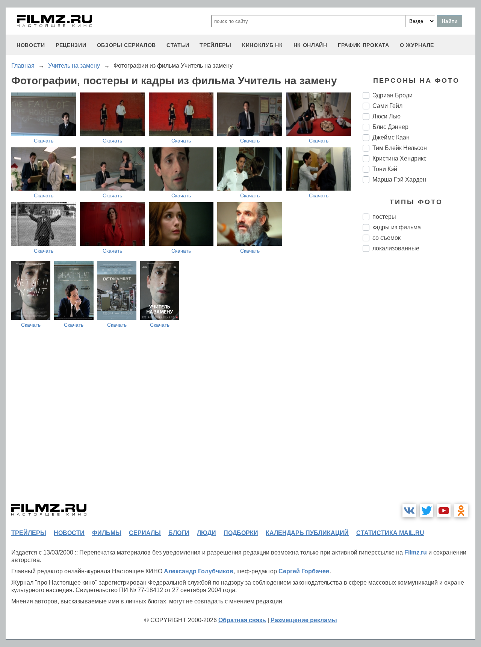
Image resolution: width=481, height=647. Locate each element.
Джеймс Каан (391, 137)
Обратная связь (242, 620)
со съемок (386, 238)
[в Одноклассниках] (461, 510)
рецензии (71, 45)
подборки (241, 533)
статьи (177, 45)
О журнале (417, 45)
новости (31, 45)
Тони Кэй (384, 169)
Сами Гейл (387, 106)
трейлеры (215, 45)
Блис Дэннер (390, 127)
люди (206, 533)
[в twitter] (426, 510)
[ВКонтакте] (409, 510)
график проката (363, 45)
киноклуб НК (262, 45)
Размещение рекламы (304, 620)
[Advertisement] (419, 383)
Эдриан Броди (392, 95)
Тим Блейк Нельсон (399, 148)
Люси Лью (386, 116)
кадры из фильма (396, 227)
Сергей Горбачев (304, 571)
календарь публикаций (307, 533)
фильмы (106, 533)
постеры (384, 217)
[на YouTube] (444, 510)
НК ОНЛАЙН (310, 45)
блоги (178, 533)
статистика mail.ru (390, 533)
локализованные (395, 248)
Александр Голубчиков (198, 571)
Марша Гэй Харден (399, 179)
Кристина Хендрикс (399, 158)
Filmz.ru (415, 552)
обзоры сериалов (126, 45)
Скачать (43, 141)
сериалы (145, 533)
